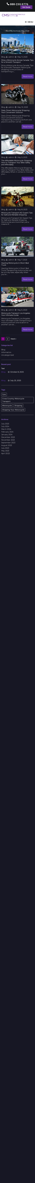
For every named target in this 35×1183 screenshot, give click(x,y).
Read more (27, 76)
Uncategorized (7, 355)
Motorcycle (7, 406)
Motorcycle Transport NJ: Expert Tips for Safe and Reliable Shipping (17, 214)
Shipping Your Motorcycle (13, 410)
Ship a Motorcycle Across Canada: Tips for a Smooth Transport (17, 61)
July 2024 (5, 426)
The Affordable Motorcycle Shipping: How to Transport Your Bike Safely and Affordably (16, 163)
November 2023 (8, 440)
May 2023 (5, 451)
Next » (13, 339)
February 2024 (7, 432)
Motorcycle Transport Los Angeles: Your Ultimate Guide (15, 314)
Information (6, 352)
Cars (4, 394)
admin (11, 57)
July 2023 (5, 448)
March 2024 (6, 429)
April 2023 (5, 453)
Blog (3, 57)
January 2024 (6, 435)
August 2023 (6, 445)
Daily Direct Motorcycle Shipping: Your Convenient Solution (15, 111)
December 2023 (8, 437)
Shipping (18, 406)
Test (3, 368)
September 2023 (8, 443)
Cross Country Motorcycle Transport (13, 400)
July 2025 (5, 424)
